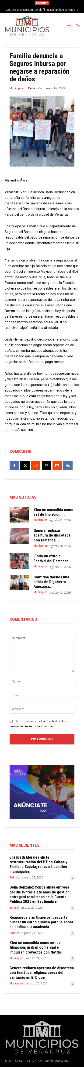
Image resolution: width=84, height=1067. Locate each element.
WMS (64, 1061)
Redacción (35, 88)
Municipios (17, 88)
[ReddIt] (35, 465)
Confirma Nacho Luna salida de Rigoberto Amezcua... (51, 582)
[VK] (68, 465)
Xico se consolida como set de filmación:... (53, 512)
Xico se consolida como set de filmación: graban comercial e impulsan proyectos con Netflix (36, 947)
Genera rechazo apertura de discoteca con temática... (52, 535)
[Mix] (57, 465)
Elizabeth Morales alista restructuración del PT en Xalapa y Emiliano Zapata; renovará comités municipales (38, 864)
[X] (25, 465)
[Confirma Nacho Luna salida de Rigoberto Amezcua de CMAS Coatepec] (19, 582)
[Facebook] (14, 465)
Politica (14, 877)
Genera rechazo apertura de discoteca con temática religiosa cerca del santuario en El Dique (42, 972)
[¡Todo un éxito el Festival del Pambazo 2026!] (19, 561)
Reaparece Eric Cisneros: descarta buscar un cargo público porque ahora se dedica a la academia (41, 922)
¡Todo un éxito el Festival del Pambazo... (53, 558)
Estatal (14, 907)
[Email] (46, 465)
